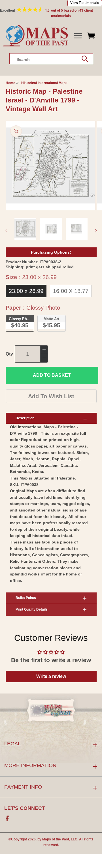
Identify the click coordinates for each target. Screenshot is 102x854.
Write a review (51, 676)
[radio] (26, 291)
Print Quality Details (32, 609)
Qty (9, 354)
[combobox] (51, 58)
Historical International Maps (44, 83)
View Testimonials (84, 3)
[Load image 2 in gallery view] (51, 229)
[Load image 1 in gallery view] (25, 229)
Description (25, 418)
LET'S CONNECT (24, 808)
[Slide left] (6, 230)
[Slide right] (96, 230)
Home (10, 83)
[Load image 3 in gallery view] (77, 229)
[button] (78, 36)
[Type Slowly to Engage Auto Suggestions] (85, 59)
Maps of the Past (55, 839)
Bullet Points (26, 598)
